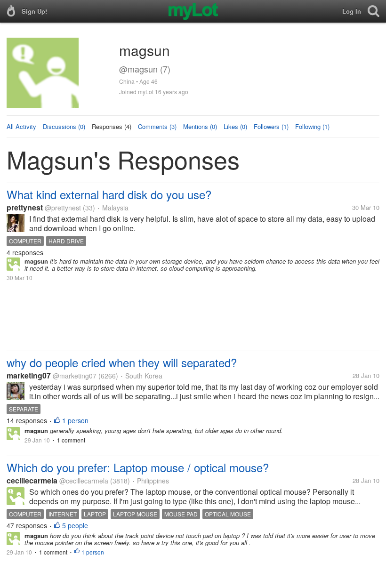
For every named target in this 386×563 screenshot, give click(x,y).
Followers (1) (271, 126)
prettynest (25, 207)
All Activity (21, 126)
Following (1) (312, 126)
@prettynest (63, 207)
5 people (75, 525)
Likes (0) (235, 126)
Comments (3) (157, 126)
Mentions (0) (200, 126)
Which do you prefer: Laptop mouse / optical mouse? (138, 467)
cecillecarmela (32, 480)
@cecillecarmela (83, 480)
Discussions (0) (64, 126)
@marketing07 (74, 375)
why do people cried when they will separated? (122, 362)
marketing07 (29, 375)
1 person (75, 420)
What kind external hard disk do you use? (109, 194)
